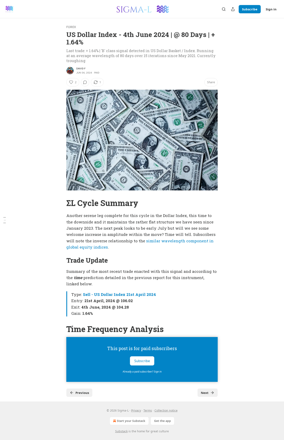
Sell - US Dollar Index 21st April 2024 (119, 294)
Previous (82, 393)
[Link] (60, 203)
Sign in (271, 9)
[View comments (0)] (85, 82)
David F (80, 68)
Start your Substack (131, 421)
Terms (147, 410)
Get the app (162, 421)
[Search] (224, 9)
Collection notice (166, 410)
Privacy (136, 410)
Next (205, 393)
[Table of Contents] (4, 220)
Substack (121, 431)
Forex (71, 27)
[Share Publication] (233, 9)
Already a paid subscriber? (142, 371)
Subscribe (249, 9)
